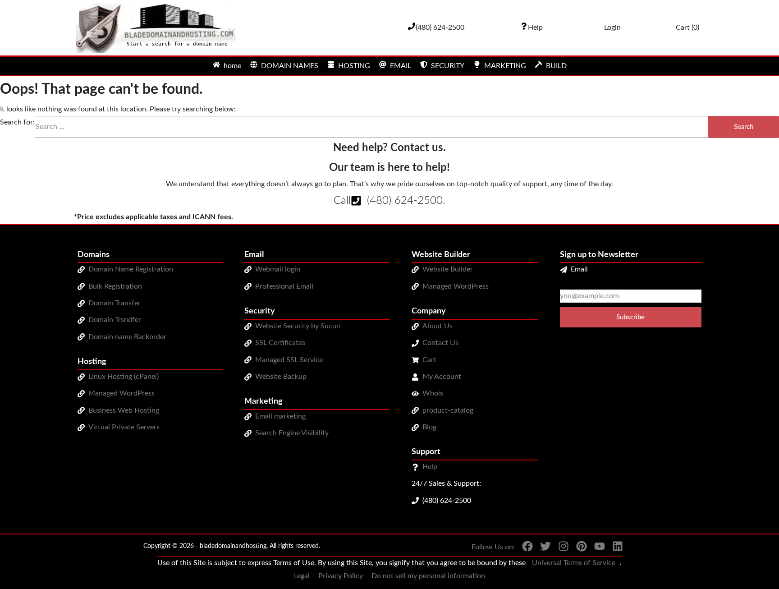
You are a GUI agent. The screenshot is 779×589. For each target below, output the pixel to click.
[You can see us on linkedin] (614, 548)
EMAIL (400, 65)
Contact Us (440, 342)
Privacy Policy (340, 576)
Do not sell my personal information (428, 576)
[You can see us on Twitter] (542, 548)
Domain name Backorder (127, 337)
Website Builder (447, 269)
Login (612, 27)
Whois (432, 393)
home (232, 65)
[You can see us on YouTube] (596, 548)
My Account (441, 376)
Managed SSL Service (289, 360)
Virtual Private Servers (124, 427)
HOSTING (354, 65)
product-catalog (447, 410)
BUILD (556, 65)
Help (429, 466)
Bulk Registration (115, 286)
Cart (429, 360)
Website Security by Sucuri (298, 326)
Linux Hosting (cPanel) (123, 376)
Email (579, 269)
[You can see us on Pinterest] (578, 548)
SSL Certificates (280, 342)
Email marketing (280, 416)
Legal (302, 576)
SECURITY (447, 65)
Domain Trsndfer (114, 319)
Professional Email (284, 286)
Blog (429, 427)
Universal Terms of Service (573, 562)
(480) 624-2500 (405, 200)
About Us (437, 326)
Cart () (687, 27)
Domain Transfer (114, 303)
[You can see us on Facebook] (524, 548)
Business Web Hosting (123, 410)
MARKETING (505, 65)
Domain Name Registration (130, 269)
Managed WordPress (121, 393)
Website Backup (281, 376)
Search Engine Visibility (292, 433)
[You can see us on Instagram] (560, 548)
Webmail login (277, 269)
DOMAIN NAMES (289, 65)
